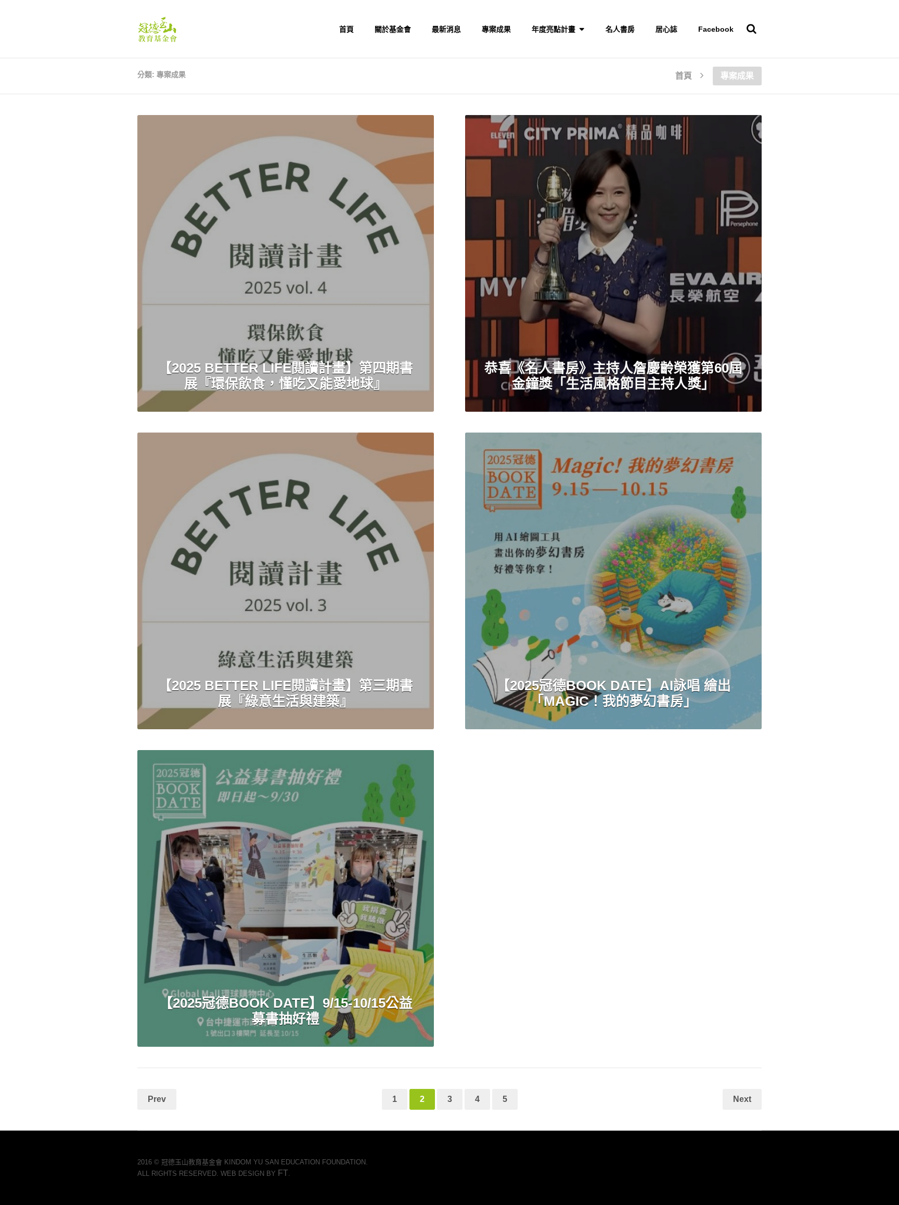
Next (742, 1099)
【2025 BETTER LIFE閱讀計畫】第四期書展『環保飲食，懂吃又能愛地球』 (285, 375)
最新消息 (446, 29)
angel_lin (362, 137)
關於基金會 (393, 29)
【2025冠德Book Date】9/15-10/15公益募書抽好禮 (286, 1010)
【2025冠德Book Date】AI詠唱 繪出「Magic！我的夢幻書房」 (613, 693)
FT (283, 1173)
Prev (157, 1099)
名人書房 (620, 29)
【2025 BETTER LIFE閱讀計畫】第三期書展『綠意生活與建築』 (285, 693)
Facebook (716, 29)
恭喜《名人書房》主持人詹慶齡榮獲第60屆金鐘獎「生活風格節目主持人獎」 (613, 375)
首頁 (346, 29)
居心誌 (666, 29)
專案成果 (496, 29)
